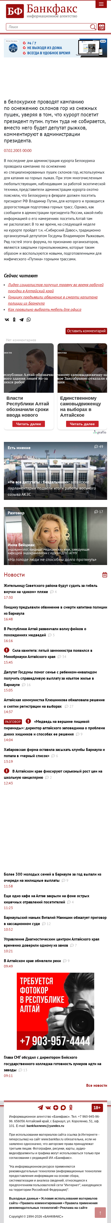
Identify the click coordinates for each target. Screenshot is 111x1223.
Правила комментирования (41, 1203)
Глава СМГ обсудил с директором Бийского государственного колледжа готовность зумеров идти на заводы (52, 1063)
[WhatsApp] (29, 320)
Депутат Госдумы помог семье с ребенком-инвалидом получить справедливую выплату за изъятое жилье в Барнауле (50, 678)
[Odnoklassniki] (70, 1107)
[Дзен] (56, 1107)
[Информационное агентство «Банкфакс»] (42, 11)
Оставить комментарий (86, 330)
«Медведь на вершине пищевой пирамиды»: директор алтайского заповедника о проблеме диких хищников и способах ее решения (54, 728)
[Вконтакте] (48, 1107)
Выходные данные (23, 1198)
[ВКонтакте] (7, 320)
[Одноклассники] (14, 320)
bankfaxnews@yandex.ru (45, 1126)
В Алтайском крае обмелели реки (32, 960)
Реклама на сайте (74, 1208)
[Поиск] (93, 26)
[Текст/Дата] (101, 26)
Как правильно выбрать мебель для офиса (44, 309)
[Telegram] (21, 320)
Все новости (96, 1085)
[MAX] (63, 1107)
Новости (14, 574)
